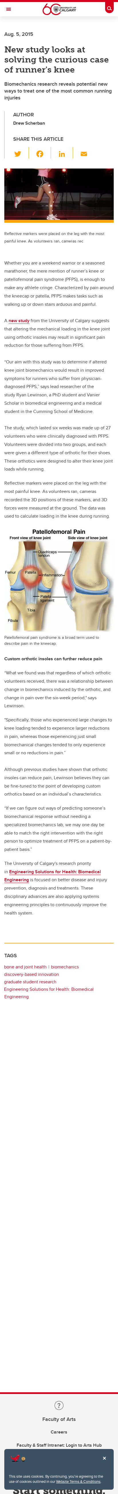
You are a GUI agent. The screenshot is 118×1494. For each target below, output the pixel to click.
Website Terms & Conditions (78, 1481)
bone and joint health (25, 967)
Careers (59, 1432)
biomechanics (65, 967)
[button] (21, 152)
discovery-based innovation (31, 974)
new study (19, 320)
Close (104, 1462)
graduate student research (30, 981)
